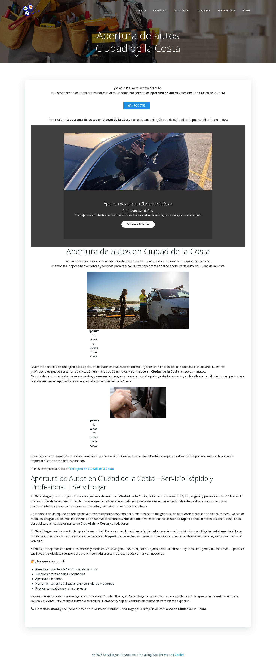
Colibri (179, 655)
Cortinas (203, 10)
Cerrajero (160, 10)
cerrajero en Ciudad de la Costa (92, 469)
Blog (246, 10)
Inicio (142, 10)
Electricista (226, 10)
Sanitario (182, 10)
